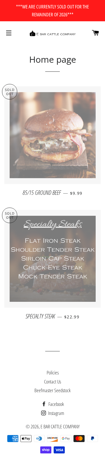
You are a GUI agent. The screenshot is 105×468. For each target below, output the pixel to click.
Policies (53, 372)
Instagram (55, 413)
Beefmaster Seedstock (52, 390)
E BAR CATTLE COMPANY (60, 426)
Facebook (56, 404)
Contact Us (52, 381)
